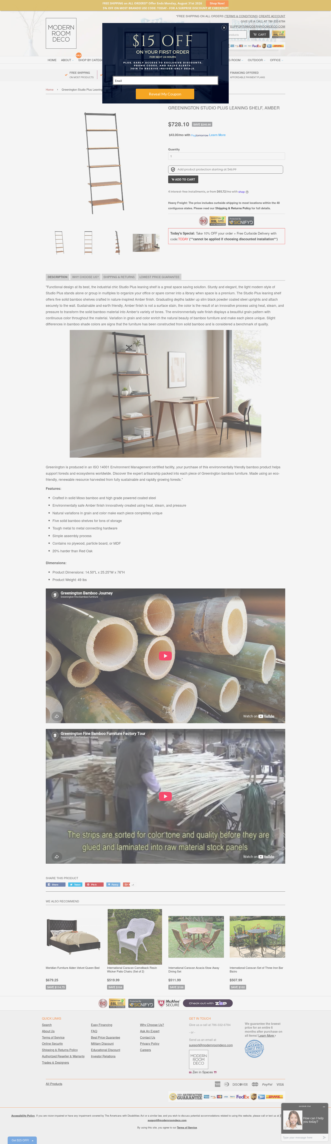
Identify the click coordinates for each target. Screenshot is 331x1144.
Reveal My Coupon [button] (165, 94)
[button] (224, 27)
